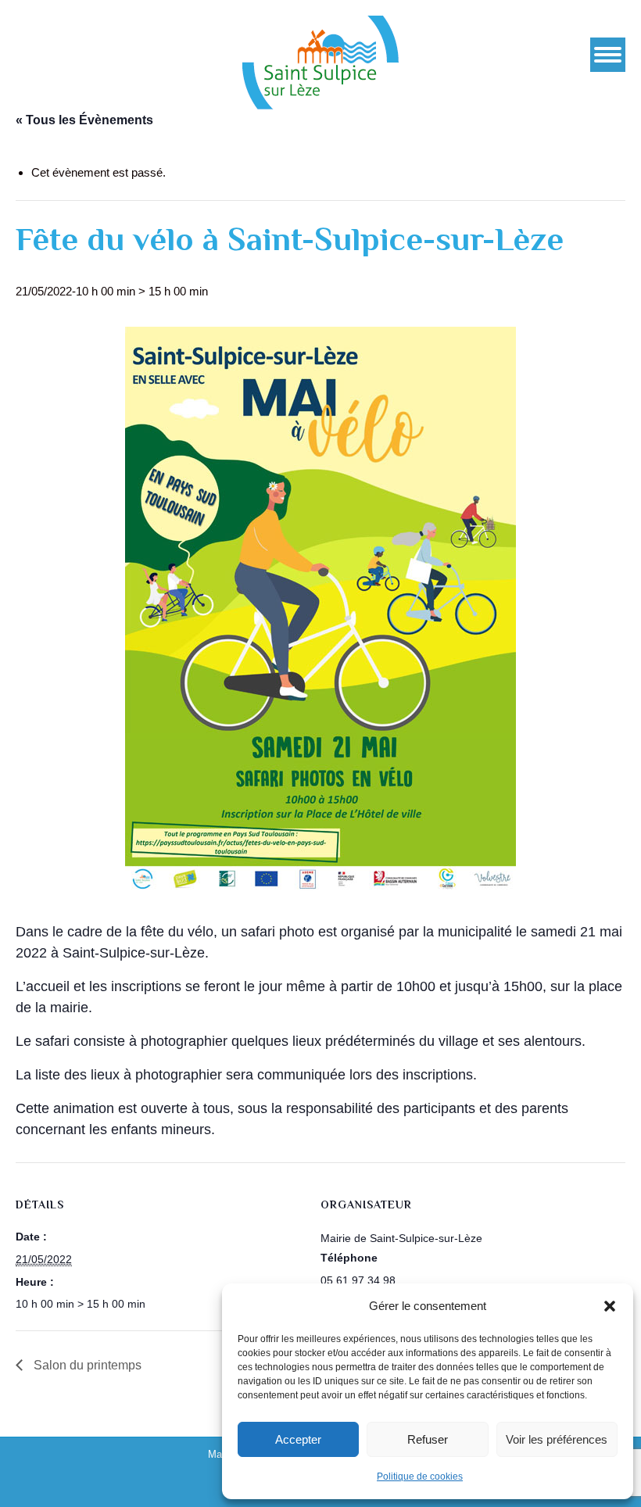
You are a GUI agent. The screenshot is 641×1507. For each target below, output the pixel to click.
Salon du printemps (85, 1365)
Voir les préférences (556, 1439)
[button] (610, 1306)
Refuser (427, 1439)
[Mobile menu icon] (607, 55)
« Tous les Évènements (84, 120)
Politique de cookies (420, 1476)
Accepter (298, 1439)
